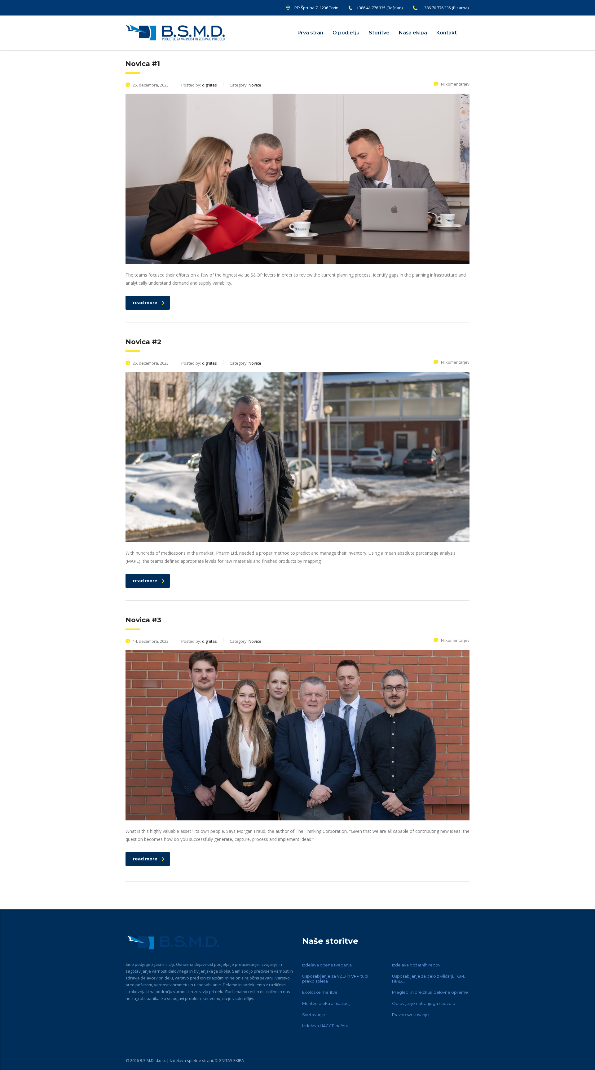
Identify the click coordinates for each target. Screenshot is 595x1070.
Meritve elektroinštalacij (326, 1003)
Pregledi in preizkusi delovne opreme (430, 992)
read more (145, 302)
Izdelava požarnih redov (416, 964)
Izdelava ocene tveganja (327, 964)
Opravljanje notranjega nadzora (423, 1003)
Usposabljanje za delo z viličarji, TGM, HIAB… (428, 978)
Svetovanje (313, 1014)
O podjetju (346, 33)
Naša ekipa (413, 33)
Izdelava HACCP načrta (325, 1025)
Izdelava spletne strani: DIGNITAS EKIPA (207, 1060)
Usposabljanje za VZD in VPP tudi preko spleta (335, 978)
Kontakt (446, 33)
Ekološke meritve (319, 992)
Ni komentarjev (455, 84)
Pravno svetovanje (410, 1014)
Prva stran (310, 33)
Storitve (379, 33)
